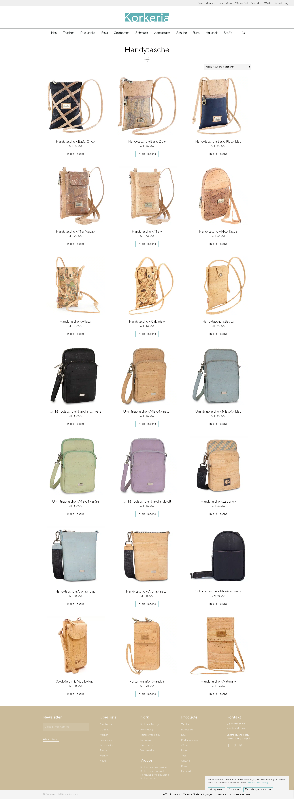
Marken (104, 735)
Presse (103, 750)
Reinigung (145, 740)
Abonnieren (51, 739)
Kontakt (278, 3)
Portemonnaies (189, 740)
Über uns (210, 3)
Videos (229, 3)
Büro (184, 766)
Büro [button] (196, 33)
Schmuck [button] (142, 33)
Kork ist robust (148, 778)
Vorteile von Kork (150, 735)
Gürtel (184, 745)
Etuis (184, 735)
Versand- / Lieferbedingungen (198, 794)
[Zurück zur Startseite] (147, 17)
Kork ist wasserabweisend (154, 767)
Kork (220, 3)
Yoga (184, 756)
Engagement (106, 740)
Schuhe (185, 761)
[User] (286, 3)
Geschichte (106, 724)
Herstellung (146, 730)
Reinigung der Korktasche (154, 775)
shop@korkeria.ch (237, 728)
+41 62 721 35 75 (236, 724)
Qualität (104, 730)
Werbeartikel (241, 3)
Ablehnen (234, 790)
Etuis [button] (105, 33)
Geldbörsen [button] (121, 33)
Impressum (175, 794)
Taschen (185, 724)
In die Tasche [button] (75, 154)
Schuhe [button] (181, 33)
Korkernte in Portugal (152, 771)
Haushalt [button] (212, 33)
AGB (165, 794)
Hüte (184, 750)
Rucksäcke (88, 33)
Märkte (267, 3)
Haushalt (186, 771)
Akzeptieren (216, 790)
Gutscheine (256, 3)
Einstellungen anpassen (258, 790)
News (200, 3)
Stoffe (228, 33)
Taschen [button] (68, 33)
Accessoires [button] (162, 33)
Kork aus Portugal (150, 724)
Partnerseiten (107, 745)
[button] (243, 33)
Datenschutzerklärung (257, 783)
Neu (54, 33)
